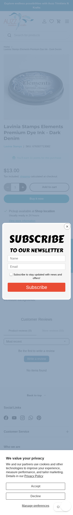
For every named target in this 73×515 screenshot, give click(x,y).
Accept (35, 486)
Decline (36, 496)
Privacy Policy (33, 476)
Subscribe (36, 287)
